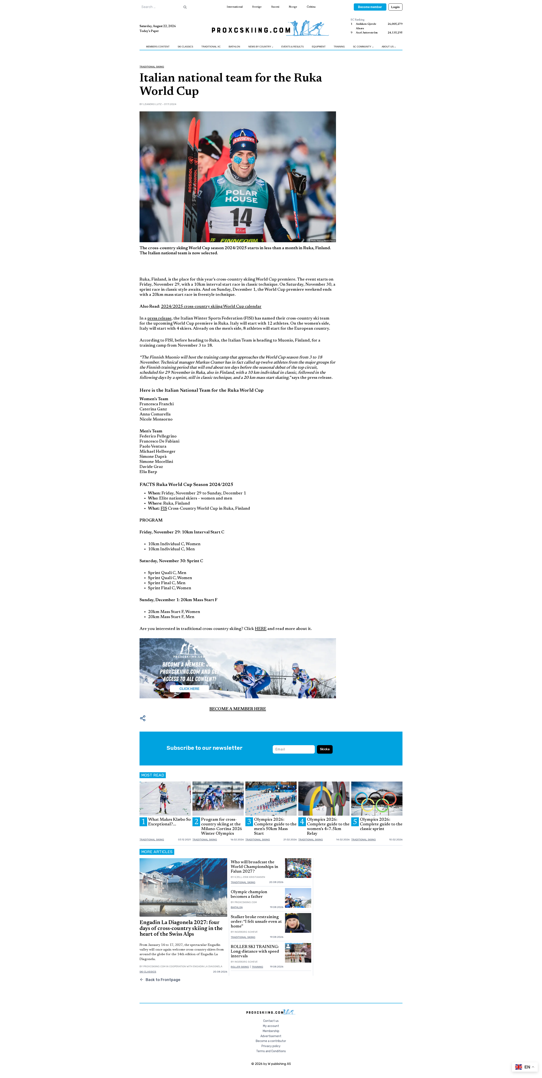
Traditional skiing (152, 66)
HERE (261, 629)
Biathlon (234, 46)
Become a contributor (271, 1041)
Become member (370, 7)
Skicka (325, 749)
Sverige (256, 7)
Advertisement (270, 1036)
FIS (164, 508)
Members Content (158, 46)
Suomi (275, 7)
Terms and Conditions (271, 1051)
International (235, 7)
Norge (293, 7)
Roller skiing (240, 966)
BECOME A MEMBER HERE (237, 709)
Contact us (271, 1021)
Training (339, 46)
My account (271, 1026)
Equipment (319, 46)
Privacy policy (271, 1046)
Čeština (311, 7)
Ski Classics (185, 46)
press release (159, 318)
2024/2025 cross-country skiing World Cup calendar (211, 306)
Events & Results (292, 46)
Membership (271, 1031)
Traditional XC (211, 46)
